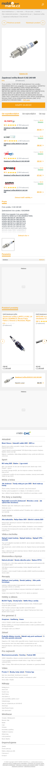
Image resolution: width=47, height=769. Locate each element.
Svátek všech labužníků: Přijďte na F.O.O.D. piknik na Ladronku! (20, 593)
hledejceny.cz (5, 687)
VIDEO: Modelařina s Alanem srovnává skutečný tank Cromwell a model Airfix (23, 658)
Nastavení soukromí (17, 766)
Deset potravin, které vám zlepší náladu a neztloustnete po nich (19, 643)
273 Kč (39, 175)
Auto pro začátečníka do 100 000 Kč (12, 703)
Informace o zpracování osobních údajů (27, 765)
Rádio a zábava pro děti (8, 751)
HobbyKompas (6, 701)
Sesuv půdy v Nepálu (8, 679)
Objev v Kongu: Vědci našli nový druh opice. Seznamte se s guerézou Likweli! (23, 664)
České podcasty (6, 748)
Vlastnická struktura (29, 766)
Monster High (5, 720)
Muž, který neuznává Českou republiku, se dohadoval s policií (19, 677)
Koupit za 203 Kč (23, 105)
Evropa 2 (4, 755)
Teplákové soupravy (7, 732)
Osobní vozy (5, 692)
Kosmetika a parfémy (8, 729)
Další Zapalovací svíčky (10, 314)
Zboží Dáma (5, 694)
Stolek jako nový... (7, 508)
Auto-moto (20, 11)
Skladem (40, 122)
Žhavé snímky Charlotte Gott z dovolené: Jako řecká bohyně (19, 488)
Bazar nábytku (6, 738)
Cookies (41, 765)
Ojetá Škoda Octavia (7, 708)
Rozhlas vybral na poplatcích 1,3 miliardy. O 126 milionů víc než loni (20, 491)
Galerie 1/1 (23, 74)
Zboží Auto (5, 705)
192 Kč (39, 145)
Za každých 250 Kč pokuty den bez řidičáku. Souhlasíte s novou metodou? (22, 526)
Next (44, 341)
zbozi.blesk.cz (6, 696)
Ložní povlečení (6, 736)
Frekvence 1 (5, 753)
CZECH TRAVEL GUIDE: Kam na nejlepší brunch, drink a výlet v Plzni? (21, 622)
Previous (3, 341)
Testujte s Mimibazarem (8, 718)
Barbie (3, 722)
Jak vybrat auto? (6, 710)
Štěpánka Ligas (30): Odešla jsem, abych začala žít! (16, 505)
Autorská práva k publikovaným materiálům (15, 763)
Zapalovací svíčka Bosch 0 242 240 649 (19, 78)
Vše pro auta (29, 11)
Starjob (4, 746)
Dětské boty (5, 734)
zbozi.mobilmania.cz (8, 11)
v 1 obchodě (7, 368)
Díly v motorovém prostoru (10, 14)
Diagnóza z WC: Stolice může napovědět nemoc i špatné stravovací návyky (23, 641)
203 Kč (39, 130)
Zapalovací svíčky (39, 14)
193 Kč (39, 161)
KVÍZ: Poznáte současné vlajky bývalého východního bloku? (18, 607)
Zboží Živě (5, 689)
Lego (3, 725)
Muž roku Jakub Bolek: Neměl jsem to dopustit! (15, 675)
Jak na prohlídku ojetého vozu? (10, 698)
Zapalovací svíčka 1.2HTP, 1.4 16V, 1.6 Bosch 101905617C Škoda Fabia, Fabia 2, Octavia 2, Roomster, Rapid (17, 318)
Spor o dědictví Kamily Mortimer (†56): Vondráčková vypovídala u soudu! (22, 493)
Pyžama (4, 727)
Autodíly (37, 11)
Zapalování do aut (25, 14)
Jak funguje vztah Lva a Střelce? (11, 628)
